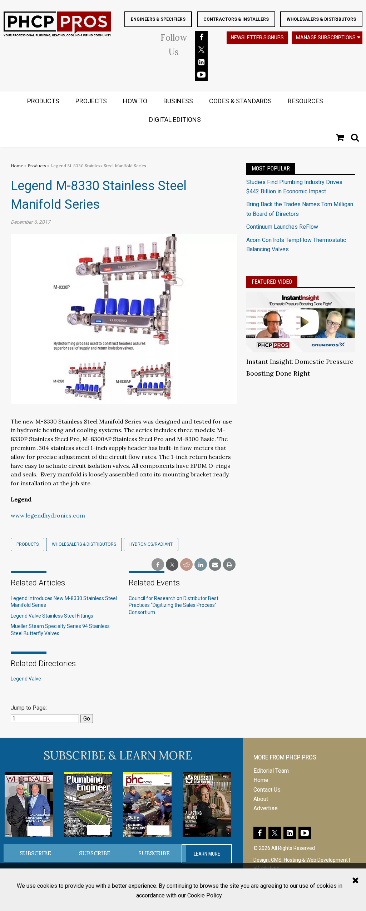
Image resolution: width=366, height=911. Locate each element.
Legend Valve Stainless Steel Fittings (52, 616)
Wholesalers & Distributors (321, 19)
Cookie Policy (204, 895)
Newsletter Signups (257, 37)
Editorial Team (271, 770)
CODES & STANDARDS (240, 101)
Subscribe (35, 853)
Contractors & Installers (236, 19)
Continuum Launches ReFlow (282, 226)
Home (17, 165)
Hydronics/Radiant (151, 544)
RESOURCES (305, 101)
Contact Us (267, 789)
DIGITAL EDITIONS (175, 119)
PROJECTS (91, 101)
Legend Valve (26, 679)
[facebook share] (158, 564)
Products (37, 165)
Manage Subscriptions (326, 37)
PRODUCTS (43, 101)
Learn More (207, 854)
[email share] (215, 564)
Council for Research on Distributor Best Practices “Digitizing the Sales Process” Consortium (173, 605)
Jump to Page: (29, 707)
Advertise (265, 808)
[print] (229, 564)
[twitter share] (172, 564)
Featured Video (272, 281)
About (260, 799)
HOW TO (135, 101)
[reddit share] (186, 564)
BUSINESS (178, 101)
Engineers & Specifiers (158, 19)
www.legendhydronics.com (48, 515)
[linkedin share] (200, 564)
